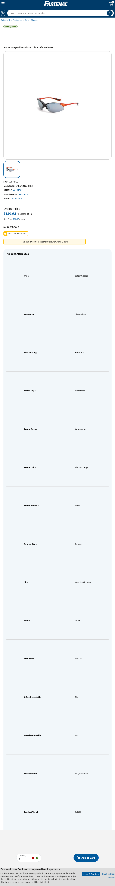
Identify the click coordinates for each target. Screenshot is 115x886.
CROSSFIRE (16, 198)
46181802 (18, 190)
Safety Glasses (31, 20)
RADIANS (23, 194)
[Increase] (37, 857)
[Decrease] (33, 857)
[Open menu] (2, 4)
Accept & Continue (91, 874)
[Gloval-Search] (110, 13)
